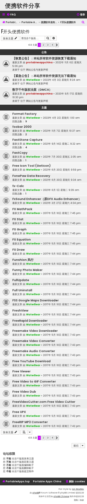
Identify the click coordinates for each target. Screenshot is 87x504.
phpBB (35, 492)
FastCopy (20, 153)
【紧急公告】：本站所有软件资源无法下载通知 (44, 76)
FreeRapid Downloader (30, 321)
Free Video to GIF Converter (34, 381)
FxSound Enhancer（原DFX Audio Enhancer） (46, 199)
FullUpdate (20, 280)
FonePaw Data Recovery (31, 176)
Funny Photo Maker (27, 270)
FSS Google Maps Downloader (35, 300)
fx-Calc (18, 186)
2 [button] (43, 44)
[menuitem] (11, 14)
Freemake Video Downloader (35, 331)
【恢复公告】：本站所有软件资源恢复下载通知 (44, 58)
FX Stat (17, 219)
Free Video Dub (24, 392)
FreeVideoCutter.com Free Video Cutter (43, 402)
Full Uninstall (22, 290)
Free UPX (19, 412)
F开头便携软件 (15, 31)
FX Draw (18, 250)
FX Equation (21, 239)
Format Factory (24, 114)
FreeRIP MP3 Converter (30, 422)
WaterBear (33, 80)
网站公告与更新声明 (37, 69)
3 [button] (48, 44)
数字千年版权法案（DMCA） (32, 90)
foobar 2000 (22, 127)
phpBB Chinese (61, 496)
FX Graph (19, 229)
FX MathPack (22, 209)
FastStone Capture (27, 140)
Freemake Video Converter (33, 341)
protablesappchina (39, 62)
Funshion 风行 (23, 260)
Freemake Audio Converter (33, 351)
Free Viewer (21, 371)
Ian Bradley (78, 489)
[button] (57, 45)
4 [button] (52, 44)
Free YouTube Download (31, 361)
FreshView (20, 310)
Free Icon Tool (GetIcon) (31, 166)
